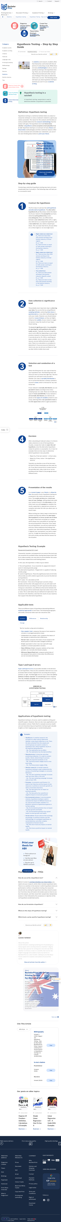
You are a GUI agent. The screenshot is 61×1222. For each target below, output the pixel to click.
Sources (4, 71)
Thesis (3, 1168)
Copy (51, 1045)
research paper (36, 492)
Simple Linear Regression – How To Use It (37, 1120)
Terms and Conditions (12, 1219)
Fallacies (4, 56)
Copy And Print (19, 1191)
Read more (22, 1129)
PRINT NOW (53, 17)
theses (51, 127)
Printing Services (6, 13)
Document (18, 1166)
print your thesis (44, 133)
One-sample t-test (27, 631)
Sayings (4, 68)
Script (17, 1174)
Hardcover (4, 1183)
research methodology (44, 121)
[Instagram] (48, 1200)
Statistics (5, 74)
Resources (4, 14)
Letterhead (18, 1178)
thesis (46, 492)
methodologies (42, 67)
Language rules (6, 59)
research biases (39, 318)
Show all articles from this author (34, 962)
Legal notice (32, 1187)
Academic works (6, 47)
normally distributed (47, 378)
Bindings (50, 13)
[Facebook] (44, 1200)
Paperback (4, 1180)
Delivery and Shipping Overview (33, 1168)
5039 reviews (51, 1183)
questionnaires (33, 314)
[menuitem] (5, 1219)
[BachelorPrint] (8, 9)
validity (39, 320)
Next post (54, 1017)
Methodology (6, 65)
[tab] (22, 618)
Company (32, 1155)
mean (36, 382)
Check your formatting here (45, 173)
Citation (4, 53)
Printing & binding (7, 62)
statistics (36, 62)
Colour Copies (19, 1182)
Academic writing (7, 50)
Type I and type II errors (25, 668)
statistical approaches (25, 610)
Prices (17, 1162)
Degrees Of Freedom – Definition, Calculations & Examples (23, 1120)
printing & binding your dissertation (41, 882)
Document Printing (22, 13)
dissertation (22, 129)
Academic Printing (37, 13)
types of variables (42, 397)
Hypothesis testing (32, 51)
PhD (2, 1172)
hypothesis (28, 125)
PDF (16, 1170)
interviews (50, 312)
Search (40, 1)
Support (57, 1)
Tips (3, 80)
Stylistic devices (6, 77)
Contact (49, 1)
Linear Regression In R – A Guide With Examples (52, 1120)
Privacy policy (33, 1183)
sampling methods (34, 312)
